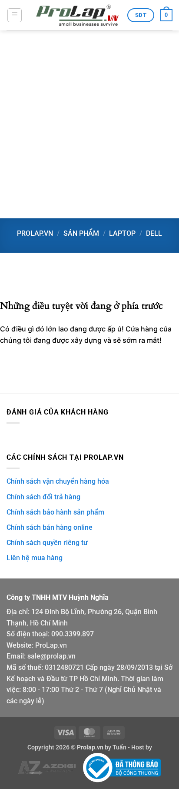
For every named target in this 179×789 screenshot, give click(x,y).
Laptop (122, 233)
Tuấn (119, 747)
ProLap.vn (51, 645)
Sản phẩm (81, 233)
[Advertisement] (89, 124)
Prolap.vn (35, 233)
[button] (14, 15)
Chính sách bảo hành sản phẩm (55, 512)
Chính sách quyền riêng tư (47, 542)
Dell (154, 233)
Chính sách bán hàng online (50, 527)
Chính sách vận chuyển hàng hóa (58, 481)
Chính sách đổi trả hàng (43, 497)
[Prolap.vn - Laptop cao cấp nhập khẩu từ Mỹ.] (77, 15)
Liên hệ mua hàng (35, 558)
